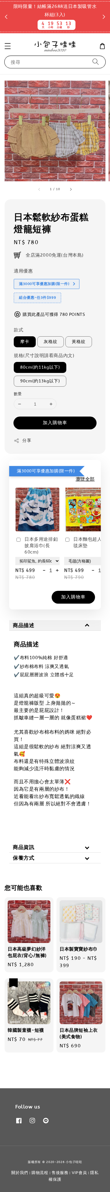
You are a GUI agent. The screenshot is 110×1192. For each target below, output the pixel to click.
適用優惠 (23, 271)
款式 (18, 330)
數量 (18, 394)
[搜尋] (95, 62)
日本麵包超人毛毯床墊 (90, 542)
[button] (7, 46)
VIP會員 (79, 1172)
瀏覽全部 (85, 479)
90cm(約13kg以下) (40, 381)
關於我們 (19, 1172)
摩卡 (24, 341)
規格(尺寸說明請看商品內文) (44, 355)
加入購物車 (55, 422)
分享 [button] (26, 440)
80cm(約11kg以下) (40, 367)
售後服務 (60, 1172)
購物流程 (39, 1172)
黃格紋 (79, 341)
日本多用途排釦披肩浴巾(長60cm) (41, 545)
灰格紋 (50, 341)
